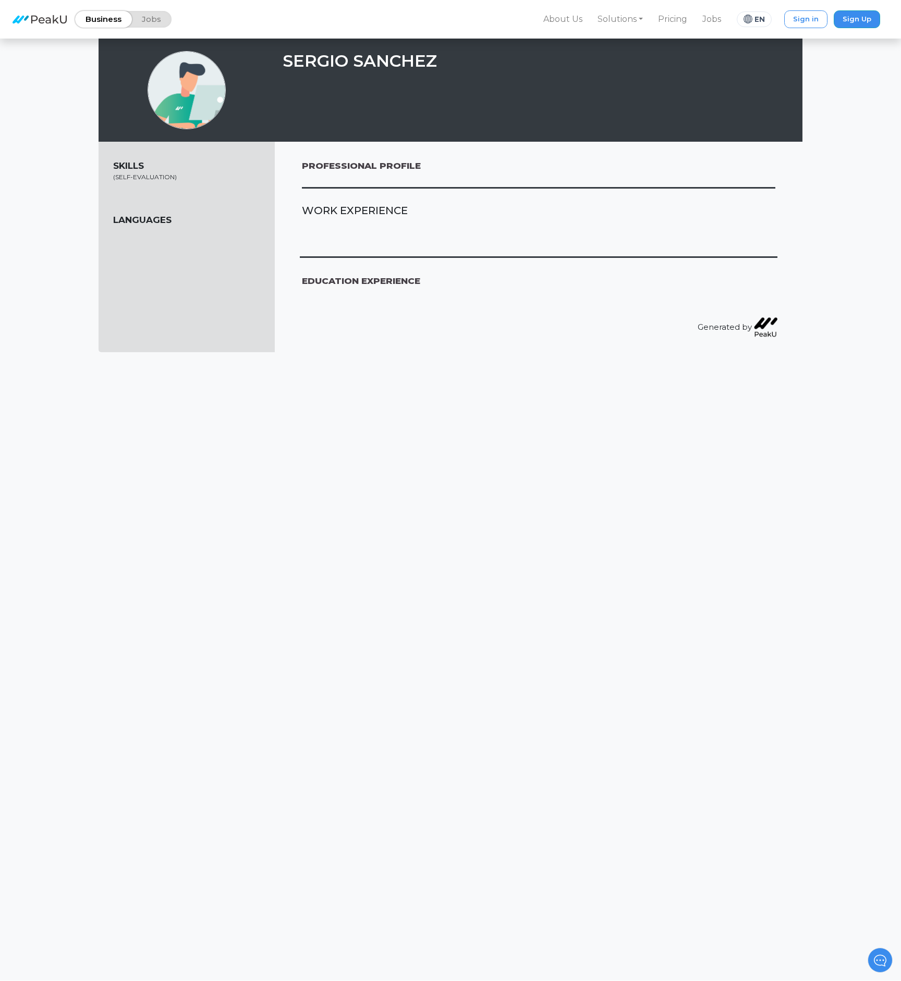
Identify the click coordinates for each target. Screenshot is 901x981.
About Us (562, 19)
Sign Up (857, 19)
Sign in (806, 19)
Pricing (672, 19)
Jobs (711, 19)
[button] (620, 19)
